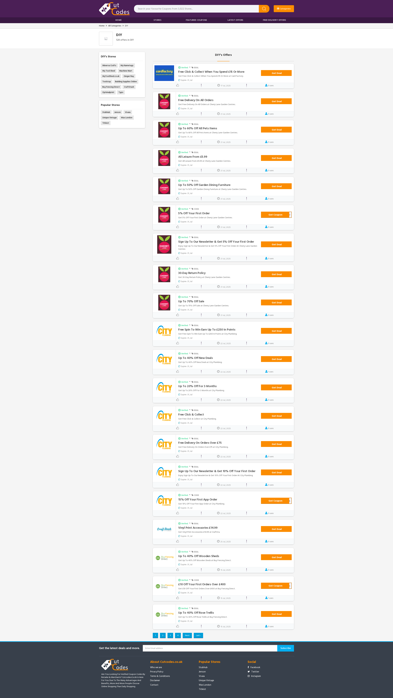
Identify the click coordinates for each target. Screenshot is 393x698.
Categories (285, 8)
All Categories (114, 25)
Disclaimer (155, 680)
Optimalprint (108, 92)
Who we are (156, 667)
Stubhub (106, 112)
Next (187, 635)
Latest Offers (235, 20)
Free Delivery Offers (274, 20)
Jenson (117, 112)
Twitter (255, 671)
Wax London (126, 117)
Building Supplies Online (126, 81)
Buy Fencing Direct (111, 87)
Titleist (105, 123)
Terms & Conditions (160, 676)
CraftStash (129, 87)
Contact (154, 684)
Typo (121, 92)
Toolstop (106, 81)
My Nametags (127, 65)
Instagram (256, 676)
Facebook (255, 667)
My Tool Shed (108, 71)
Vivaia (127, 112)
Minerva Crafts (109, 65)
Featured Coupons (196, 20)
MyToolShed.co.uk (110, 76)
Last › (198, 635)
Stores (157, 20)
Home (118, 20)
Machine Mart (125, 71)
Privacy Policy (156, 671)
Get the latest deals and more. (119, 648)
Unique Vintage (109, 117)
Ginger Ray (129, 76)
